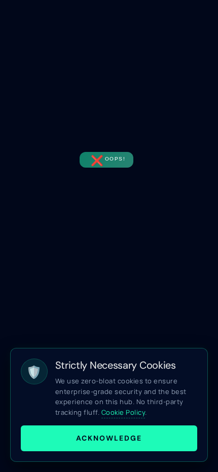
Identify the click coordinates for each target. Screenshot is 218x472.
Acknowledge (109, 438)
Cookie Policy (123, 412)
